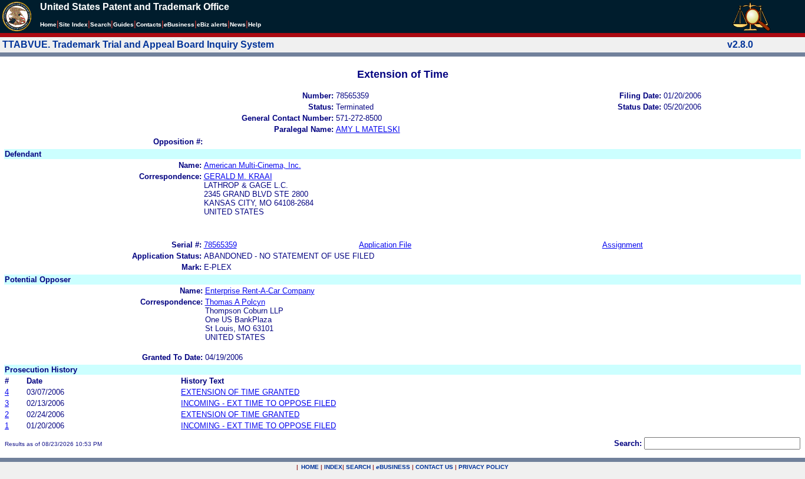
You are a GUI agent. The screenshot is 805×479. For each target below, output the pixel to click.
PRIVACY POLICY (483, 467)
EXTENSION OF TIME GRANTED (240, 392)
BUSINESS (393, 467)
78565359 (220, 244)
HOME (310, 467)
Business (179, 24)
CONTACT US (434, 467)
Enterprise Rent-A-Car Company (260, 290)
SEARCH (358, 467)
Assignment (622, 244)
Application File (385, 244)
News (238, 24)
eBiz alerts (212, 24)
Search (100, 24)
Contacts (148, 24)
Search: (628, 443)
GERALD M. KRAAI (238, 176)
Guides (123, 24)
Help (254, 24)
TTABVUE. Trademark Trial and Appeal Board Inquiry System (138, 44)
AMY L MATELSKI (368, 129)
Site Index (73, 24)
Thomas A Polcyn (235, 302)
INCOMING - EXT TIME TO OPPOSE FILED (258, 403)
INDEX (333, 467)
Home (48, 24)
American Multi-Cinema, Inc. (252, 165)
